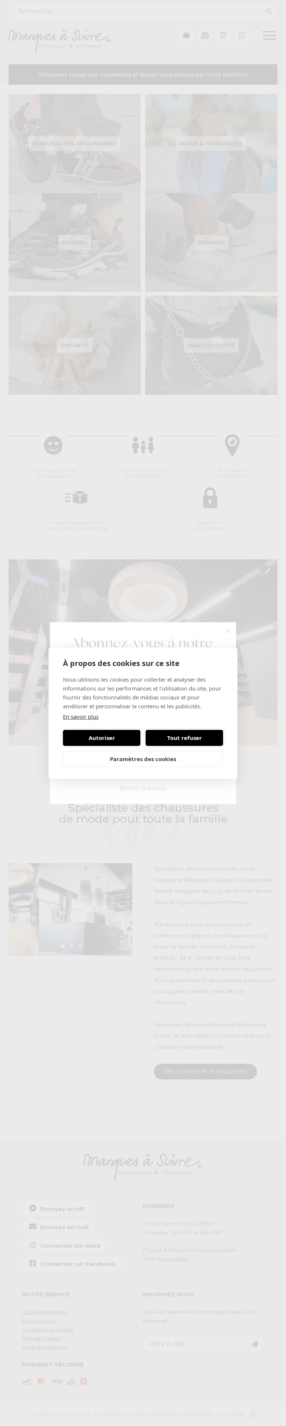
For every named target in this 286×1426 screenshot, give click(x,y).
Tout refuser (184, 737)
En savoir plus (81, 716)
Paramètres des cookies (143, 759)
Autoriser (102, 737)
